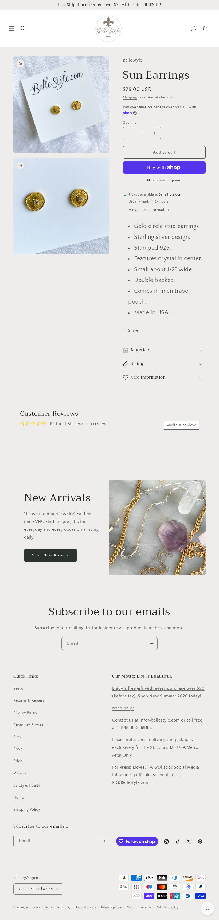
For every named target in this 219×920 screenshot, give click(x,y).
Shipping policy (168, 907)
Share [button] (133, 331)
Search (19, 688)
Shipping (130, 97)
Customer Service (28, 725)
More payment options (164, 180)
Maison (19, 773)
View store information (149, 210)
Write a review (181, 425)
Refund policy (86, 907)
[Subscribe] (151, 643)
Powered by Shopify (56, 907)
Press (17, 737)
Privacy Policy (25, 713)
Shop (17, 749)
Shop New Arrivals (50, 555)
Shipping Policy (26, 809)
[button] (11, 29)
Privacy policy (111, 907)
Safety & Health (26, 785)
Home (18, 797)
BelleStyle (33, 907)
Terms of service (139, 907)
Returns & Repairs (28, 700)
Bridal (18, 761)
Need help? (123, 708)
